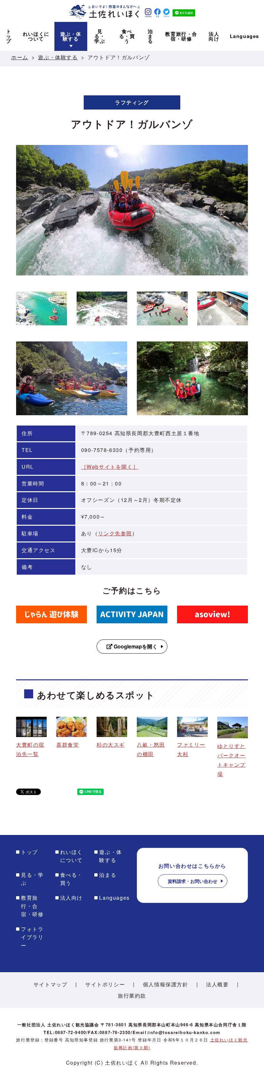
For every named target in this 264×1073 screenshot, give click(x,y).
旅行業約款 (132, 995)
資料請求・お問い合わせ (192, 881)
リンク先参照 (115, 533)
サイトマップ (50, 984)
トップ (29, 852)
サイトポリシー (105, 984)
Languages (114, 897)
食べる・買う (71, 879)
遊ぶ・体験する (58, 57)
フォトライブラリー (32, 937)
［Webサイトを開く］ (110, 466)
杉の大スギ (111, 744)
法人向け (71, 897)
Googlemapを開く (134, 646)
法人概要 (217, 984)
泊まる (107, 874)
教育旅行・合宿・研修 (32, 906)
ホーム (19, 57)
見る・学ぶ (32, 879)
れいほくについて (71, 856)
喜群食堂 (67, 744)
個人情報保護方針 (165, 984)
